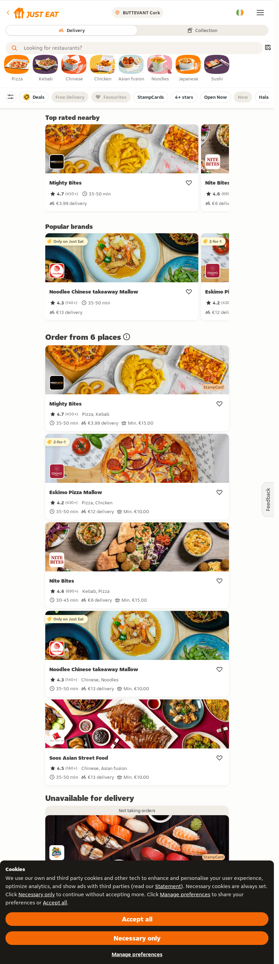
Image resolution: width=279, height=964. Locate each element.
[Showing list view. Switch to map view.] (268, 48)
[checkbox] (17, 68)
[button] (32, 12)
